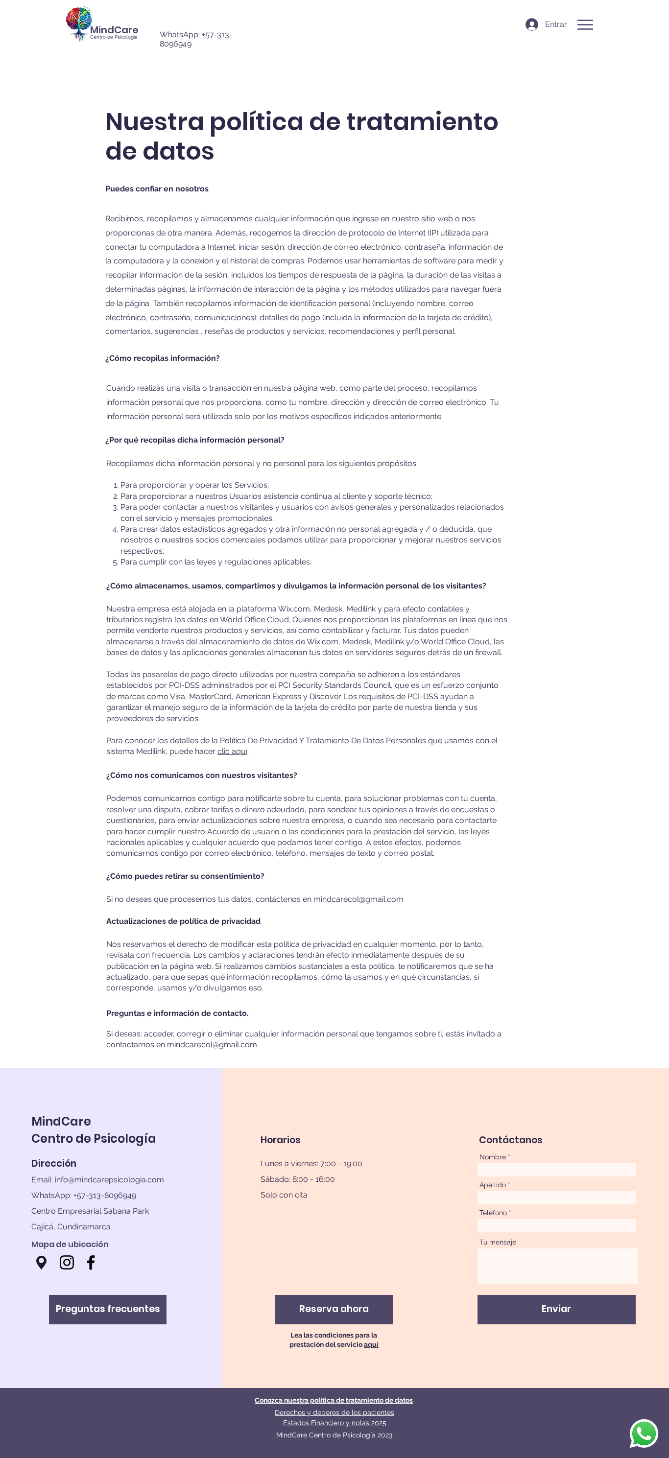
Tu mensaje (497, 1242)
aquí (371, 1344)
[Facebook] (90, 1262)
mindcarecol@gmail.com (358, 899)
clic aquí (232, 751)
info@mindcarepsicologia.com (109, 1179)
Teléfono (493, 1212)
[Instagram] (66, 1262)
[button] (585, 25)
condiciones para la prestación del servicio (377, 831)
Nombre (492, 1156)
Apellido (492, 1184)
